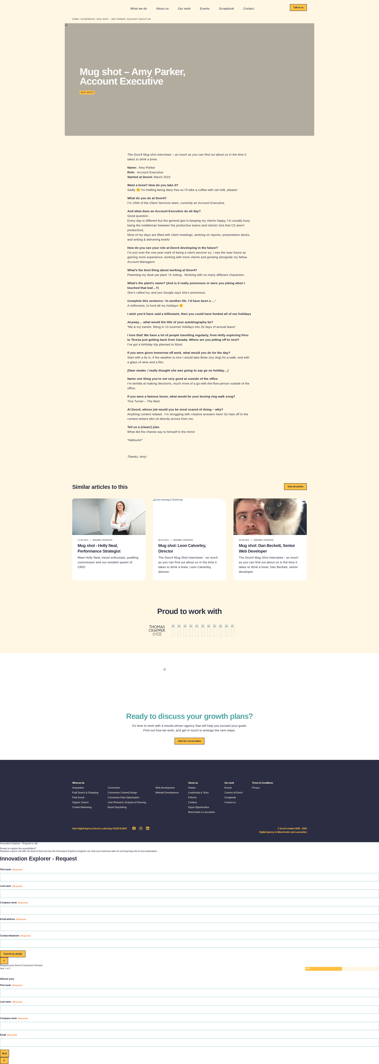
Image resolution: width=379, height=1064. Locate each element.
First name (11, 869)
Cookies (192, 802)
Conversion (114, 787)
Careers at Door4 (233, 792)
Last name (11, 886)
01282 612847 (120, 828)
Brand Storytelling (117, 807)
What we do (138, 8)
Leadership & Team (198, 792)
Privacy (256, 787)
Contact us (230, 802)
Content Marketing (81, 807)
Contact (248, 8)
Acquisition (78, 787)
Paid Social (78, 797)
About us (162, 8)
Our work (184, 8)
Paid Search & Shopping (85, 792)
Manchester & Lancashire (201, 812)
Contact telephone (15, 935)
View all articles (295, 486)
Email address (13, 919)
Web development (165, 787)
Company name (14, 902)
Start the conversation (189, 741)
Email (8, 1035)
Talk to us (298, 7)
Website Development (167, 792)
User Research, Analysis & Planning (127, 802)
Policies (192, 797)
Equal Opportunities (198, 807)
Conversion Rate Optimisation (123, 797)
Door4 (83, 8)
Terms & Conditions (262, 783)
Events (205, 8)
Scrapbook (226, 8)
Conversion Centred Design (122, 792)
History (192, 787)
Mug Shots (87, 92)
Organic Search (80, 802)
